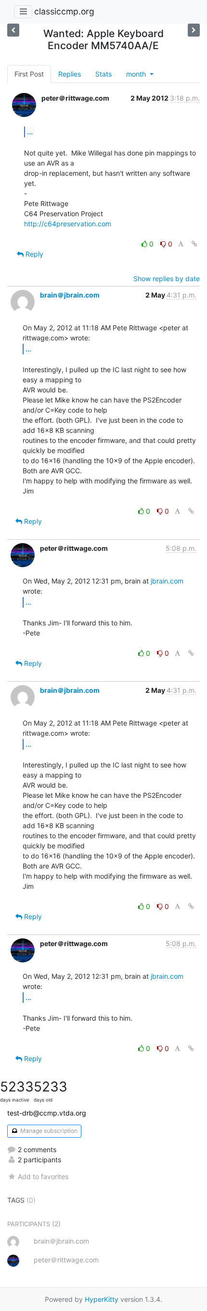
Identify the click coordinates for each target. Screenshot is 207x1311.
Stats (103, 74)
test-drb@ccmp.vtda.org (46, 1113)
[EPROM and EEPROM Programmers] (13, 30)
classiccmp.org (64, 11)
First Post (29, 74)
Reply (33, 254)
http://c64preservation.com (67, 224)
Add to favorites (43, 1176)
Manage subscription (48, 1130)
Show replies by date (166, 278)
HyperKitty (101, 1299)
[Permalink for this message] (194, 244)
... (30, 131)
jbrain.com (167, 581)
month (137, 74)
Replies (69, 74)
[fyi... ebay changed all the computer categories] (194, 30)
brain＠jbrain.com (70, 295)
